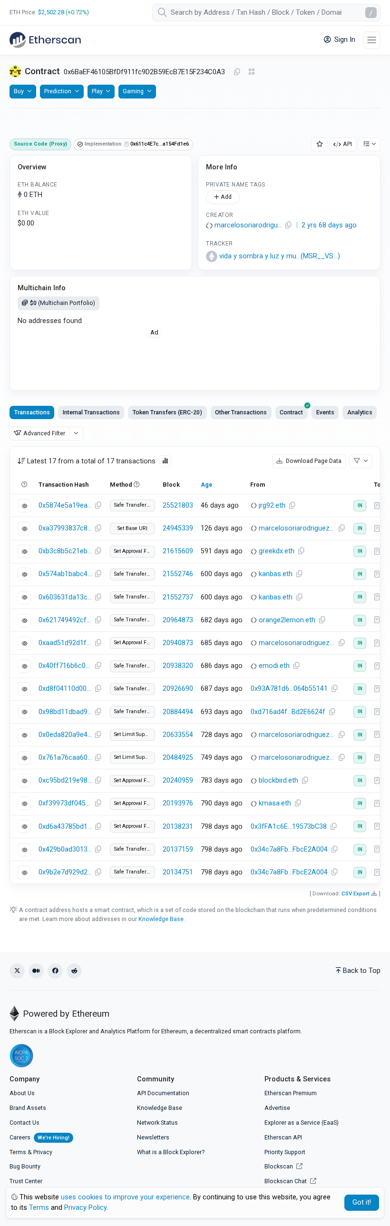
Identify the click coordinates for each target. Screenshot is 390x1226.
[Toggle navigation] (371, 40)
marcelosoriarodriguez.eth (248, 225)
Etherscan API (283, 1137)
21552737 (178, 597)
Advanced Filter (44, 433)
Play (97, 91)
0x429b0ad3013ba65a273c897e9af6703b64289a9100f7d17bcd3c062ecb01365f (65, 849)
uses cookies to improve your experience (125, 1197)
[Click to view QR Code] (252, 72)
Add (225, 196)
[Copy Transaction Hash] (98, 505)
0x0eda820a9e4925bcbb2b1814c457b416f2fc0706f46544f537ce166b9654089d (65, 735)
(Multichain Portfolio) (62, 302)
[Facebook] (55, 971)
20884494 (178, 712)
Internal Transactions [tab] (91, 412)
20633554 (178, 735)
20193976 (178, 803)
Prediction (57, 91)
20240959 (178, 780)
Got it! (361, 1202)
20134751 (178, 872)
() (279, 256)
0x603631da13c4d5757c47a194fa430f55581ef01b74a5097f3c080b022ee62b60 (65, 597)
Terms (18, 1152)
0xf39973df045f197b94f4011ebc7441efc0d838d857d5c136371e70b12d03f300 (65, 803)
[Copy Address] (237, 72)
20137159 (178, 849)
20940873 (178, 643)
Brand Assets (28, 1107)
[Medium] (36, 971)
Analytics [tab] (359, 412)
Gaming (133, 91)
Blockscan (279, 1166)
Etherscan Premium (290, 1093)
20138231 (178, 827)
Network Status (157, 1122)
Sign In (343, 40)
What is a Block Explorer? (171, 1152)
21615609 (178, 551)
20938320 (178, 666)
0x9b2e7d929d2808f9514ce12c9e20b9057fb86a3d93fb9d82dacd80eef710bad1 (65, 872)
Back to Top (361, 971)
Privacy (42, 1152)
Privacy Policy (85, 1208)
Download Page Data (312, 460)
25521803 (178, 505)
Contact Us (24, 1122)
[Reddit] (74, 971)
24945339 (178, 528)
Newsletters (153, 1137)
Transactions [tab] (32, 412)
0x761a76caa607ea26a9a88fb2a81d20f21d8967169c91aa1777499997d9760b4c (65, 758)
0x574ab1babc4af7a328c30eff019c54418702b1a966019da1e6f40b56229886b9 (65, 574)
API (347, 143)
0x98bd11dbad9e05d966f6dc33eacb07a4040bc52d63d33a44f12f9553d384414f (65, 712)
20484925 (178, 758)
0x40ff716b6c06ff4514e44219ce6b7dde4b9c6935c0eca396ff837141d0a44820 (65, 666)
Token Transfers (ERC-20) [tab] (167, 412)
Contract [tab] (291, 412)
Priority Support (284, 1152)
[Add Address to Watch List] (320, 144)
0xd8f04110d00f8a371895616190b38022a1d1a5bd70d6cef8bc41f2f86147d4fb (65, 689)
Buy (19, 91)
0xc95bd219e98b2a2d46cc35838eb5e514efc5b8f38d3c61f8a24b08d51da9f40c (65, 780)
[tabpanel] (195, 665)
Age (207, 484)
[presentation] (291, 412)
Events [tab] (325, 412)
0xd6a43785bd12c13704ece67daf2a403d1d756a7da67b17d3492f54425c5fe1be (65, 827)
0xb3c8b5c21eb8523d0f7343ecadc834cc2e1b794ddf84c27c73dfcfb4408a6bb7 (65, 551)
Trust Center (26, 1181)
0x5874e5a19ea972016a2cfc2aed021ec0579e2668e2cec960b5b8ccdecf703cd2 (65, 505)
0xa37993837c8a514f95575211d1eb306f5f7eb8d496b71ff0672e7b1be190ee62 (65, 528)
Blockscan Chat (286, 1181)
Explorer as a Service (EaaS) (301, 1122)
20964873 (178, 620)
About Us (22, 1093)
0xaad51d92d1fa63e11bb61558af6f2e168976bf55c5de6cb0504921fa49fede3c (65, 643)
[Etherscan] (45, 40)
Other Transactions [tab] (241, 412)
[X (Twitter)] (17, 971)
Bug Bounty (25, 1166)
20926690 (178, 689)
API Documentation (163, 1093)
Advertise (277, 1107)
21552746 (178, 574)
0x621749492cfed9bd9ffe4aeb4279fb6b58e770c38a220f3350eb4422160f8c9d (65, 620)
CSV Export (355, 893)
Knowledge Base (161, 918)
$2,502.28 (51, 12)
